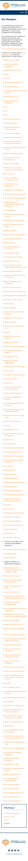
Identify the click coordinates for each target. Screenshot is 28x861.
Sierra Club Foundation (12, 620)
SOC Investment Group (12, 687)
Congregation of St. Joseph (13, 257)
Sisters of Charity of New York (15, 635)
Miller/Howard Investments (14, 456)
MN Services (9, 466)
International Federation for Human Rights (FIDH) (14, 410)
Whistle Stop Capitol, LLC (13, 797)
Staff (5, 820)
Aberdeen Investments (12, 60)
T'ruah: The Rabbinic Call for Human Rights (14, 731)
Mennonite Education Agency (14, 448)
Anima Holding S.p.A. (12, 97)
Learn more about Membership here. (13, 49)
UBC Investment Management (15, 748)
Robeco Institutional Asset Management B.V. (13, 581)
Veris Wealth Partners (12, 789)
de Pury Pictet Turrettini (13, 287)
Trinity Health (9, 726)
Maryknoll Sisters (10, 444)
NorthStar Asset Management (14, 495)
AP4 (6, 115)
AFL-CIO (7, 78)
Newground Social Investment (15, 482)
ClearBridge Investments (13, 239)
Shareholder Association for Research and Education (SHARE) (15, 615)
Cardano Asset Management (14, 190)
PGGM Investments (11, 529)
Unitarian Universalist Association (12, 759)
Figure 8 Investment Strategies (15, 346)
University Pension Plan (12, 774)
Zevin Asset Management (13, 801)
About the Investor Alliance (12, 813)
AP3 (6, 111)
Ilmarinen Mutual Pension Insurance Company (13, 388)
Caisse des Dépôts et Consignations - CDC (11, 179)
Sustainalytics (9, 701)
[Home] (14, 4)
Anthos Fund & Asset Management (12, 102)
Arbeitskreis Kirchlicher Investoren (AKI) (12, 128)
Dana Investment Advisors (13, 271)
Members (7, 823)
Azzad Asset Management (13, 137)
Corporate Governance (12, 261)
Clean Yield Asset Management (15, 235)
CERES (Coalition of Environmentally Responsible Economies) (14, 204)
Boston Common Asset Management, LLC (12, 159)
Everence (8, 332)
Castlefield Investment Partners (15, 194)
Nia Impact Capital (11, 486)
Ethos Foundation (10, 322)
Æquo (6, 74)
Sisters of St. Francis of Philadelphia (12, 662)
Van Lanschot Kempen (12, 785)
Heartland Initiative (11, 379)
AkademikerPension (11, 86)
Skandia (7, 683)
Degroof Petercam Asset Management (13, 282)
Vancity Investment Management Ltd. (11, 780)
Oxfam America (10, 509)
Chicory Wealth (10, 210)
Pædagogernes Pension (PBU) (14, 513)
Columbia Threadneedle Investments (12, 248)
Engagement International (13, 318)
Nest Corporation (10, 474)
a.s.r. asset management (13, 133)
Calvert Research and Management (12, 185)
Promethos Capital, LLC (12, 537)
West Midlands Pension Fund (14, 793)
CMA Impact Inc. (10, 243)
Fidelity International (12, 342)
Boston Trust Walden (12, 164)
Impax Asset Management (13, 393)
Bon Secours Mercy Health (13, 153)
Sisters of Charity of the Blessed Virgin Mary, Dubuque (15, 640)
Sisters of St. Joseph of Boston (15, 667)
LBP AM (7, 425)
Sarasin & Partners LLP (12, 592)
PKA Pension (9, 533)
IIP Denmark (9, 383)
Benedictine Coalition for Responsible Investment (13, 142)
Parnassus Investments (12, 517)
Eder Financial (9, 304)
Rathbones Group (10, 554)
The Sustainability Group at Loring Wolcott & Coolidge (14, 717)
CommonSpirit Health (12, 253)
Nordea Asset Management (14, 491)
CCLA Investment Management (15, 198)
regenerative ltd (10, 558)
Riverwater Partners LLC (13, 576)
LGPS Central (9, 440)
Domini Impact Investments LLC (15, 291)
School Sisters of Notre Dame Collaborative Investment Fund (15, 597)
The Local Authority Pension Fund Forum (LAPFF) (14, 711)
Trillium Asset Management (14, 722)
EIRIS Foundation (10, 308)
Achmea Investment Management (11, 65)
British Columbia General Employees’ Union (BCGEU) (13, 169)
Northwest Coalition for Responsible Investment (13, 500)
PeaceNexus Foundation (13, 521)
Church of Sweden (11, 230)
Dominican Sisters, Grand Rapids (15, 295)
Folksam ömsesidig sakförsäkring (11, 362)
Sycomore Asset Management (14, 705)
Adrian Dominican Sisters (13, 70)
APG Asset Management (13, 119)
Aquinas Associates (11, 123)
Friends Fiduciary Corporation (15, 367)
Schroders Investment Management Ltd (12, 603)
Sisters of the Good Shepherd (14, 671)
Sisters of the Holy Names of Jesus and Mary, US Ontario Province (14, 677)
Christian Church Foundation (14, 220)
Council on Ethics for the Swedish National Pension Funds (15, 266)
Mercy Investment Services (14, 452)
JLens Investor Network (12, 421)
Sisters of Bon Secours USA (14, 624)
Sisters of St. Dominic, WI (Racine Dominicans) (13, 656)
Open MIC (8, 505)
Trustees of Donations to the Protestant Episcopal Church (14, 737)
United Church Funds (12, 764)
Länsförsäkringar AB (11, 429)
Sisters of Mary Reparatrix (13, 645)
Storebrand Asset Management (15, 697)
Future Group (9, 371)
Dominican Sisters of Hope (13, 300)
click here (8, 54)
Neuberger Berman (11, 478)
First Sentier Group (11, 356)
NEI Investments (10, 470)
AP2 (6, 107)
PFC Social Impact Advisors (14, 525)
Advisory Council (9, 817)
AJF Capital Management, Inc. (14, 82)
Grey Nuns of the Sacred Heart (15, 375)
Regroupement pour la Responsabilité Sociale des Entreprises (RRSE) (13, 570)
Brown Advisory (10, 174)
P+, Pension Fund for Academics (15, 549)
